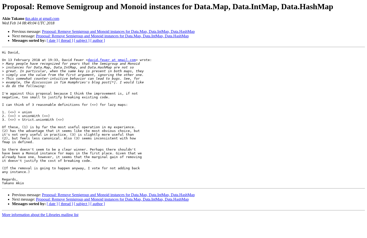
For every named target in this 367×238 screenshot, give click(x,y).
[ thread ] (66, 40)
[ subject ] (81, 40)
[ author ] (97, 40)
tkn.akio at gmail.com (42, 18)
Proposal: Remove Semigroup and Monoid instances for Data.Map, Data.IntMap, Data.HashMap (118, 31)
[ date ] (52, 40)
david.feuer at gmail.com (112, 60)
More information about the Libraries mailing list (40, 215)
